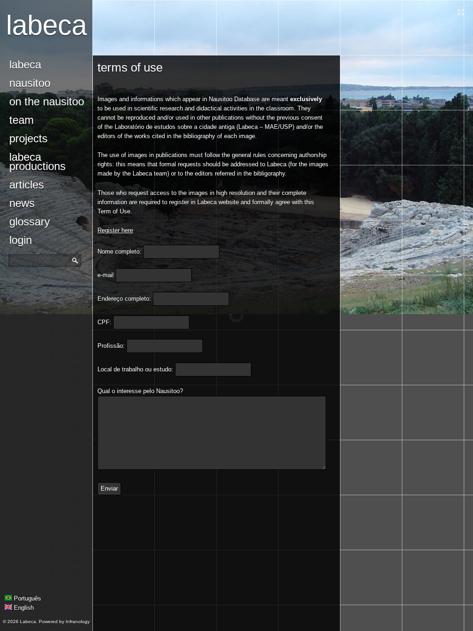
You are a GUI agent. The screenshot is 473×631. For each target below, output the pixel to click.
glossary (29, 221)
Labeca (46, 25)
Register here (115, 230)
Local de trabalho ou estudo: (135, 369)
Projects (28, 138)
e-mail (105, 275)
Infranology (78, 621)
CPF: (104, 322)
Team (21, 120)
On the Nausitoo (46, 101)
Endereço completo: (124, 298)
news (22, 203)
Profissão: (111, 345)
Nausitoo (29, 83)
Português (26, 598)
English (23, 607)
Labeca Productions (37, 161)
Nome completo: (119, 251)
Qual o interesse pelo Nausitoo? (140, 391)
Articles (26, 184)
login (20, 240)
